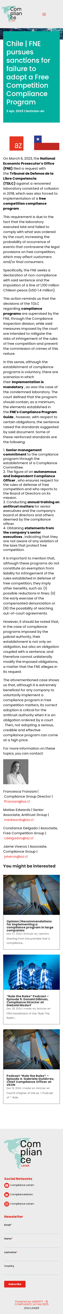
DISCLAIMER (31, 1308)
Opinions (44, 933)
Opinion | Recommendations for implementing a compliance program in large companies (30, 925)
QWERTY (37, 1301)
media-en (30, 1008)
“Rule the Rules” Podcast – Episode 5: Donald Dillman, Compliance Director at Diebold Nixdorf (28, 1000)
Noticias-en (35, 111)
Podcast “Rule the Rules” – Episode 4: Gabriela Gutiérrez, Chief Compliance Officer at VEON (30, 1080)
